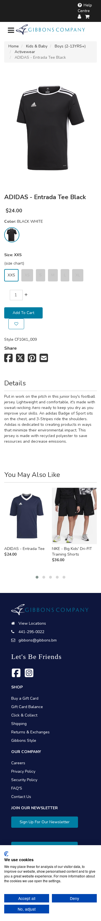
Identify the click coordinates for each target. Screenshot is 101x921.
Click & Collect (24, 715)
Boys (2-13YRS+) (70, 46)
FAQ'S (16, 788)
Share (10, 348)
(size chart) (14, 263)
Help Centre (85, 8)
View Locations (32, 623)
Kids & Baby (36, 46)
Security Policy (24, 780)
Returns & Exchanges (30, 732)
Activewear (25, 51)
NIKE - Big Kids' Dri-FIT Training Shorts (72, 551)
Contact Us (21, 796)
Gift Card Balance (27, 706)
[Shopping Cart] (87, 16)
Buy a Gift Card (24, 698)
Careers (18, 763)
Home (13, 46)
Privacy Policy (23, 771)
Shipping (19, 723)
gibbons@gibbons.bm (38, 640)
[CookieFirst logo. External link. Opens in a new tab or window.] (6, 853)
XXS (11, 275)
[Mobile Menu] (11, 31)
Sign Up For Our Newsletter (45, 822)
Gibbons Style (23, 740)
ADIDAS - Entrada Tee (24, 548)
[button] (37, 577)
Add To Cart (23, 312)
